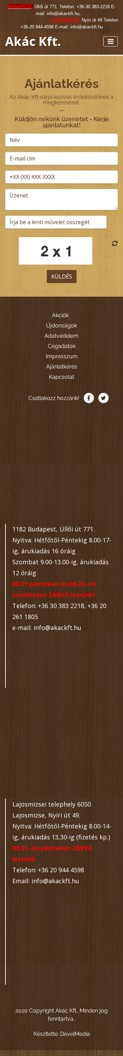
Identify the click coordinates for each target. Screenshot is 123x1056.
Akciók (60, 315)
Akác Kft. (33, 41)
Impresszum (62, 356)
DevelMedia (75, 1034)
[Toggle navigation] (110, 41)
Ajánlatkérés (61, 366)
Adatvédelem (61, 336)
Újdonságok (61, 325)
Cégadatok (62, 346)
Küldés (61, 276)
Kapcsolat (61, 377)
